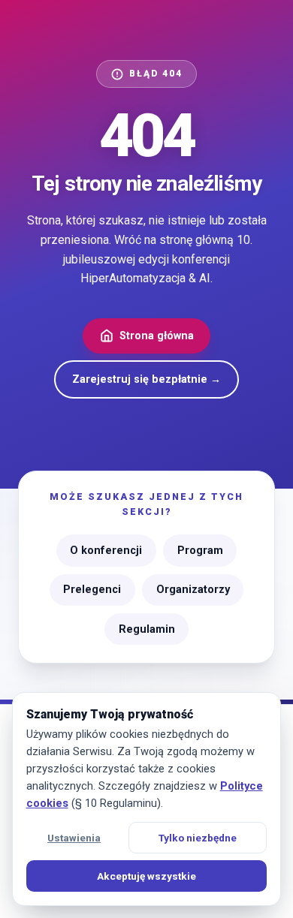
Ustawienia (74, 838)
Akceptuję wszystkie (146, 876)
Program (200, 550)
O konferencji (106, 550)
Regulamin (147, 629)
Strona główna (156, 336)
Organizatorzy (193, 589)
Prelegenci (92, 589)
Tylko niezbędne (198, 838)
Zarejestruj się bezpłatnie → (146, 379)
